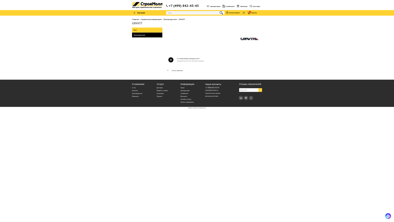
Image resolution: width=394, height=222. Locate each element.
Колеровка (160, 93)
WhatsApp (246, 98)
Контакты (135, 90)
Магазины (183, 96)
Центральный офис (211, 96)
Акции (182, 87)
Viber (251, 98)
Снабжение (184, 93)
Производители (137, 93)
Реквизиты (135, 96)
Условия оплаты (185, 99)
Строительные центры (212, 93)
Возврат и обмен (162, 90)
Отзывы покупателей (250, 84)
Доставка (160, 87)
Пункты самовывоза (187, 102)
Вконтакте (241, 98)
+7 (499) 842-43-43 (184, 6)
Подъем (159, 96)
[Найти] (221, 13)
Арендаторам (185, 90)
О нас (134, 87)
